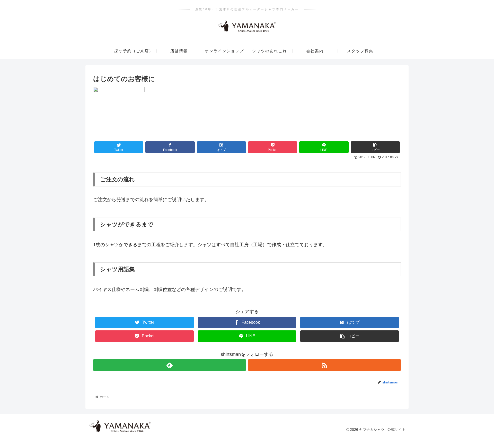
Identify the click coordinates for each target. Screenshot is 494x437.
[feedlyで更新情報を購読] (169, 365)
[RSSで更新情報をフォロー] (324, 365)
